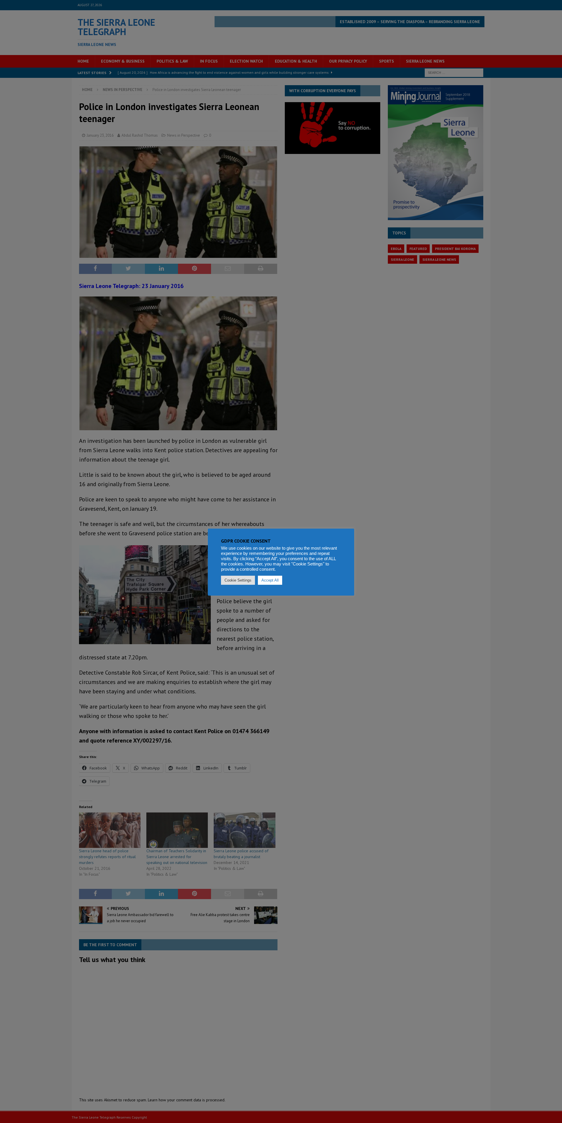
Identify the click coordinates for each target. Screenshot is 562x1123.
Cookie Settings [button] (238, 580)
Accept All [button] (270, 580)
